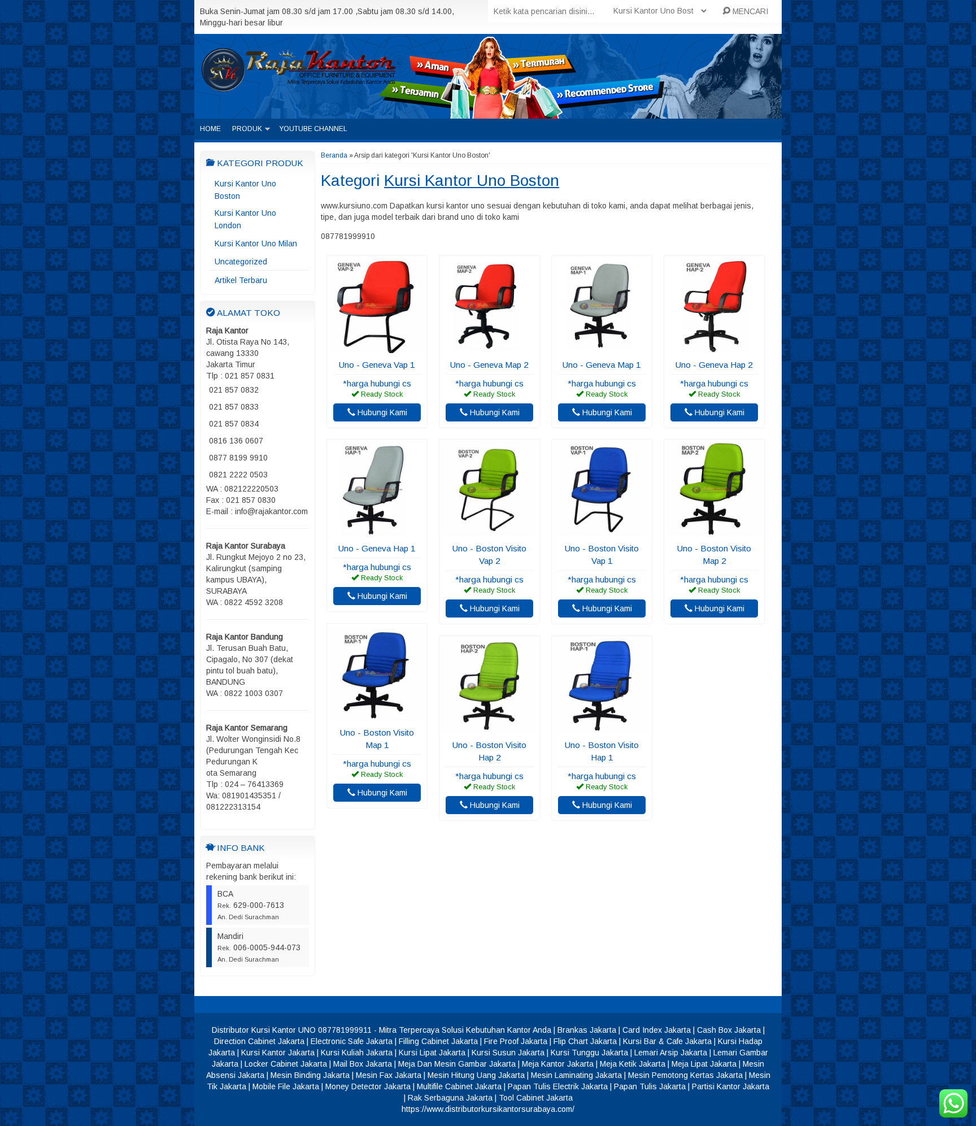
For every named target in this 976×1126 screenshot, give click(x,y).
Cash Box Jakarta (729, 1029)
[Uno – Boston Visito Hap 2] (489, 727)
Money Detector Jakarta (368, 1086)
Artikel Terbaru (241, 280)
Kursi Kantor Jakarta (278, 1052)
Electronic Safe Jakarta (352, 1041)
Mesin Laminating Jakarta (576, 1075)
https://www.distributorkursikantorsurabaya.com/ (488, 1109)
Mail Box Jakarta (362, 1063)
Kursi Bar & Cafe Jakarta (667, 1041)
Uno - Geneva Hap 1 (377, 548)
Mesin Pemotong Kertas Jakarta (685, 1075)
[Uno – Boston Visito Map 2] (714, 531)
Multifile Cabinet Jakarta (459, 1086)
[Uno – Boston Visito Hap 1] (602, 727)
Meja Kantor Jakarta (558, 1063)
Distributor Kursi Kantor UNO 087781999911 (292, 1029)
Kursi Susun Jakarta (508, 1052)
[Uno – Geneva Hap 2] (714, 347)
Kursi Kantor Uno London (245, 219)
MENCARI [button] (749, 11)
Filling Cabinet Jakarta (438, 1041)
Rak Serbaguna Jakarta (450, 1097)
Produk (247, 129)
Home (210, 129)
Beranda (334, 155)
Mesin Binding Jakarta (310, 1075)
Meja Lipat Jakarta (704, 1063)
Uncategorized (241, 261)
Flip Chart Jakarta (585, 1041)
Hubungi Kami (381, 412)
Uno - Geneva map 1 (602, 364)
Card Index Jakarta (656, 1029)
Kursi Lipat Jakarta (432, 1052)
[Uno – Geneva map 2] (489, 347)
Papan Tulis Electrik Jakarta (558, 1086)
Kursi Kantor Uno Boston (245, 190)
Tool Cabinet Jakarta (536, 1097)
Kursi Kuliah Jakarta (357, 1052)
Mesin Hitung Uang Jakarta (476, 1075)
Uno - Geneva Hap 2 (714, 364)
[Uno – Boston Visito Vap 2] (489, 531)
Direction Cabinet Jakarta (259, 1041)
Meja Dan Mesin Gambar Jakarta (457, 1063)
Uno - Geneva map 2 (489, 364)
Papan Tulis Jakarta (650, 1086)
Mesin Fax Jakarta (388, 1075)
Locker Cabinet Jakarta (286, 1063)
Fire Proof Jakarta (515, 1041)
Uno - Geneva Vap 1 (377, 364)
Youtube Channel (313, 129)
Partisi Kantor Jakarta (730, 1086)
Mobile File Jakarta (285, 1086)
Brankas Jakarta (586, 1029)
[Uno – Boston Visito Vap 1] (602, 531)
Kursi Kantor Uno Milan (256, 243)
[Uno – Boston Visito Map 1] (377, 715)
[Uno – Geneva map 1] (602, 347)
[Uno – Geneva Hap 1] (377, 531)
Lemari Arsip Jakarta (670, 1052)
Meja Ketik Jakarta (632, 1063)
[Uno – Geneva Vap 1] (377, 347)
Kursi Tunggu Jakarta (589, 1052)
